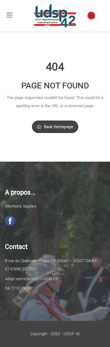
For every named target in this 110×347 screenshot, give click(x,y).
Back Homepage (58, 126)
